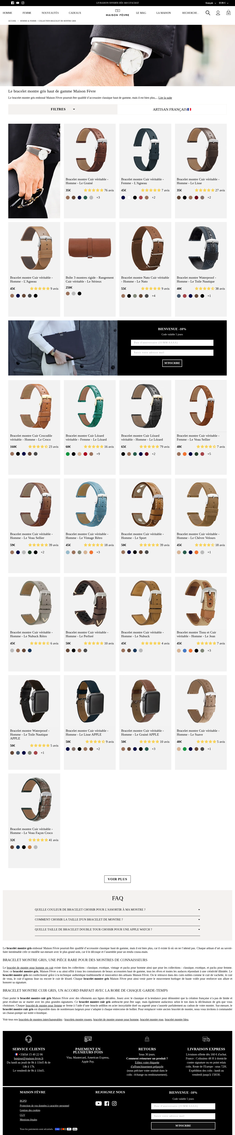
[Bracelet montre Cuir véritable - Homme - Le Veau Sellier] (34, 504)
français (209, 3)
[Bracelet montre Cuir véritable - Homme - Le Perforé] (90, 603)
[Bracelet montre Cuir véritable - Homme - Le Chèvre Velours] (201, 504)
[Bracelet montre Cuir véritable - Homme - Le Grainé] (90, 150)
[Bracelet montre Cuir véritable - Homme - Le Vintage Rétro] (90, 504)
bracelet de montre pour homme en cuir (30, 967)
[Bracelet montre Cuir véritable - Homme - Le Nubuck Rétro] (34, 603)
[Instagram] (22, 2)
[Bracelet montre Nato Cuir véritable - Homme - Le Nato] (145, 248)
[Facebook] (12, 2)
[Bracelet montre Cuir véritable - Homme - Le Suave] (201, 701)
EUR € (222, 3)
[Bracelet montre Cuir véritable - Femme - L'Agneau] (145, 150)
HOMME (7, 13)
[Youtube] (17, 2)
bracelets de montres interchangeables (40, 1019)
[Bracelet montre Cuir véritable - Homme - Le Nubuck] (145, 603)
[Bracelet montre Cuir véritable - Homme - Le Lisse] (201, 150)
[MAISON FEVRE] (117, 12)
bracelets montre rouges (78, 1019)
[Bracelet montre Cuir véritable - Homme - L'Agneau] (34, 248)
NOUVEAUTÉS (50, 13)
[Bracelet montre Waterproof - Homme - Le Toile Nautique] (201, 248)
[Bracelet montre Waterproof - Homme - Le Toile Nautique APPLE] (34, 701)
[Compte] (218, 13)
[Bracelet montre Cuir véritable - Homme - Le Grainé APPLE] (145, 701)
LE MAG (141, 12)
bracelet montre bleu (176, 1019)
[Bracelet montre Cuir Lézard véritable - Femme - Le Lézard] (90, 406)
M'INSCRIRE (172, 363)
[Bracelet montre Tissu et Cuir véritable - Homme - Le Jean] (201, 603)
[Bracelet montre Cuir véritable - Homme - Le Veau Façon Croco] (34, 799)
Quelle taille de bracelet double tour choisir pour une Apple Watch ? (93, 929)
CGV (22, 1115)
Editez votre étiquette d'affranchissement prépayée (147, 1064)
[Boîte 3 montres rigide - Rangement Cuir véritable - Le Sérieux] (90, 248)
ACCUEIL (12, 21)
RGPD (23, 1101)
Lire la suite (165, 97)
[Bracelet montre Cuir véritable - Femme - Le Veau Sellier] (201, 406)
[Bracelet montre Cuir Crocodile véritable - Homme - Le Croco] (34, 406)
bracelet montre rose (151, 1019)
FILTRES (58, 109)
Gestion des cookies (30, 1110)
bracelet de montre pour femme (44, 1005)
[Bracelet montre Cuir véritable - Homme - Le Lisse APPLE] (90, 701)
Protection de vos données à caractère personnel (44, 1105)
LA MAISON (163, 12)
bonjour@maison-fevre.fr (28, 1058)
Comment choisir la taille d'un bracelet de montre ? (79, 919)
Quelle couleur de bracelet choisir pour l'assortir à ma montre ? (90, 909)
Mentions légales (28, 1119)
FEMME (27, 13)
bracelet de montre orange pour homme (116, 1019)
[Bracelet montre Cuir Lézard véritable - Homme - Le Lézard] (145, 406)
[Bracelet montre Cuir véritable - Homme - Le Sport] (145, 504)
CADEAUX (75, 13)
